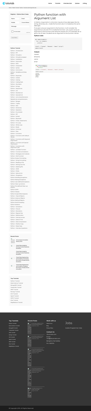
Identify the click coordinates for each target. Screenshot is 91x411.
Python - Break (15, 127)
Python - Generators (16, 206)
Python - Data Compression (19, 221)
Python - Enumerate (16, 112)
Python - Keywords (16, 75)
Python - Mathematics (17, 215)
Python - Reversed (16, 118)
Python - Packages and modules (20, 154)
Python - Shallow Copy (17, 224)
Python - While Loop (16, 125)
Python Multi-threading (17, 202)
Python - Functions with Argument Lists (17, 146)
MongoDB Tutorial (16, 285)
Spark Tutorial (15, 296)
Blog (47, 325)
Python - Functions (16, 133)
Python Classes (15, 191)
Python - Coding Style (17, 82)
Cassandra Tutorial (16, 287)
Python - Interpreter (16, 65)
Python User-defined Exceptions (20, 181)
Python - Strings (15, 86)
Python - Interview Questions (19, 228)
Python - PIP (14, 52)
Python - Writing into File (18, 164)
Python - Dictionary (16, 107)
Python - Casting (15, 80)
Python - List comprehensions (19, 97)
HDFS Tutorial (15, 298)
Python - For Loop (16, 122)
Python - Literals (15, 77)
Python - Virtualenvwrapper (19, 57)
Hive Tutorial (14, 300)
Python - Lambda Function (18, 149)
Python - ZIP (14, 114)
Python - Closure (15, 209)
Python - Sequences (16, 88)
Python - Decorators (16, 211)
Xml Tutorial (14, 294)
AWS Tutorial (14, 289)
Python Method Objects (17, 200)
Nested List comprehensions (19, 99)
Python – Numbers (16, 84)
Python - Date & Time (17, 219)
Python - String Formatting (18, 160)
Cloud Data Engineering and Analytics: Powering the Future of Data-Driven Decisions (38, 350)
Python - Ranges (15, 101)
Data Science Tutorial (17, 283)
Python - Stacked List (17, 92)
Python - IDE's (15, 63)
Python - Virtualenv (16, 55)
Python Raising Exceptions (18, 179)
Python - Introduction (17, 50)
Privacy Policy (49, 328)
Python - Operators (16, 110)
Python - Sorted (15, 116)
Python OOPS (14, 189)
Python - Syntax (15, 67)
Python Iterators (15, 204)
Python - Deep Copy (16, 226)
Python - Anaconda (16, 61)
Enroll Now (14, 37)
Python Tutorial (15, 7)
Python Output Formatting (18, 158)
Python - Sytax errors (16, 173)
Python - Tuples (15, 103)
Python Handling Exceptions (19, 177)
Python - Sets (14, 105)
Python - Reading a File (17, 162)
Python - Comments (16, 70)
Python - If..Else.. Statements (19, 120)
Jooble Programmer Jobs (73, 328)
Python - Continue (16, 129)
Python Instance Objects (18, 198)
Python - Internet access (18, 217)
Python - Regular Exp (17, 213)
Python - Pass (14, 131)
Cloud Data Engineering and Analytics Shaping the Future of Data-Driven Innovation (38, 369)
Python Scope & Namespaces (19, 194)
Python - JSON (15, 169)
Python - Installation (16, 59)
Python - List (14, 90)
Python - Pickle (15, 171)
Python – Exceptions (16, 175)
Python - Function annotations (19, 151)
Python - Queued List (17, 95)
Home (10, 7)
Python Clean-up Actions (18, 184)
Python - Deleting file (17, 166)
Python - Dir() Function (17, 156)
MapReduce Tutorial (16, 302)
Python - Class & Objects (17, 196)
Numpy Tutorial (15, 291)
